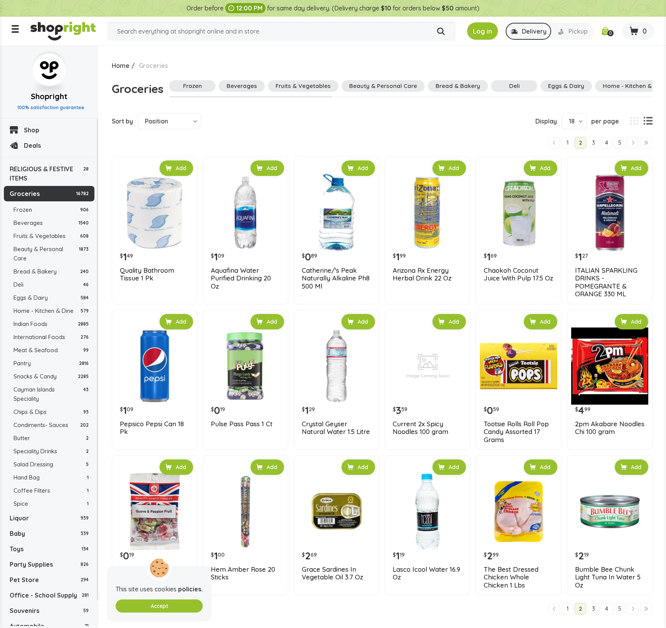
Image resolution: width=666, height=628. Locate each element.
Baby (49, 533)
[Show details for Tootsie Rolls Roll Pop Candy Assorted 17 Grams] (518, 366)
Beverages (51, 222)
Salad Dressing (51, 464)
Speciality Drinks (51, 451)
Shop (31, 130)
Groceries (49, 194)
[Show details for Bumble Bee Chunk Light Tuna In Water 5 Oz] (609, 511)
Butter (51, 438)
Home (121, 65)
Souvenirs (49, 610)
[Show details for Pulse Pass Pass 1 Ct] (245, 366)
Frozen (51, 209)
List (648, 121)
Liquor (49, 518)
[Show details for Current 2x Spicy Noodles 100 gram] (427, 366)
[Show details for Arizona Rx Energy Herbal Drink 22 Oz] (427, 212)
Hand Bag (51, 477)
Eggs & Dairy (51, 297)
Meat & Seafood (51, 350)
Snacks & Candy (51, 376)
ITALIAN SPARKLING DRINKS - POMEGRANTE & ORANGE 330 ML (606, 282)
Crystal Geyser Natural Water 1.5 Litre (336, 428)
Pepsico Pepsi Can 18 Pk (152, 428)
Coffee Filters (51, 490)
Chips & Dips (51, 411)
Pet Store (49, 580)
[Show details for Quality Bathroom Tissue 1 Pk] (154, 212)
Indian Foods (51, 324)
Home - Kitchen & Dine (51, 310)
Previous (554, 143)
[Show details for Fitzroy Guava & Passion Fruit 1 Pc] (154, 511)
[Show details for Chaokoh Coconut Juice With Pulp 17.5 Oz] (518, 212)
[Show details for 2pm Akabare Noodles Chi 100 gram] (609, 366)
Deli (51, 284)
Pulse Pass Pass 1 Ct (241, 424)
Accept (159, 606)
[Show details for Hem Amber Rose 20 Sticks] (245, 511)
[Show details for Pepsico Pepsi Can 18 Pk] (154, 366)
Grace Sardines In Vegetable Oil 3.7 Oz (332, 573)
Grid (634, 121)
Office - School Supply (49, 595)
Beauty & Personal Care (51, 253)
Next (633, 143)
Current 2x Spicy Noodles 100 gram (420, 428)
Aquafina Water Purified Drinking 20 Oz (241, 278)
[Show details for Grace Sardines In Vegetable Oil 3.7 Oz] (336, 511)
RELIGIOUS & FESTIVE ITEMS (49, 173)
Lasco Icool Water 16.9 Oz (426, 573)
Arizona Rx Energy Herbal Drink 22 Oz (422, 274)
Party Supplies (49, 564)
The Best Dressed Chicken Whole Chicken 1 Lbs (511, 577)
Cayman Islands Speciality (51, 394)
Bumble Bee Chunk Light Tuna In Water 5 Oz (608, 577)
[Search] (441, 32)
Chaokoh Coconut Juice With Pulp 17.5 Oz (518, 274)
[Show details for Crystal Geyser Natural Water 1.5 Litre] (336, 366)
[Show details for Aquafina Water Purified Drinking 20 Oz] (245, 212)
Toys (49, 549)
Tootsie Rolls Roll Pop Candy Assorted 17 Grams (516, 432)
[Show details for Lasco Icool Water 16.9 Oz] (427, 511)
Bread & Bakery (51, 271)
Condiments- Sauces (51, 425)
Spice (51, 503)
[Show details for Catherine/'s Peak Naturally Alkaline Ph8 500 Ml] (336, 212)
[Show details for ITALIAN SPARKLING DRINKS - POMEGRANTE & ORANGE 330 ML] (609, 212)
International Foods (51, 337)
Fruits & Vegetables (51, 236)
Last (646, 143)
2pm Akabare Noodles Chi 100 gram (609, 428)
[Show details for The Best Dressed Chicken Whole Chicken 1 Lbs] (518, 511)
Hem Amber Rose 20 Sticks (243, 573)
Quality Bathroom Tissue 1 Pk (147, 274)
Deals (32, 145)
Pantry (51, 363)
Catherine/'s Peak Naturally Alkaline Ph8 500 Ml (336, 278)
